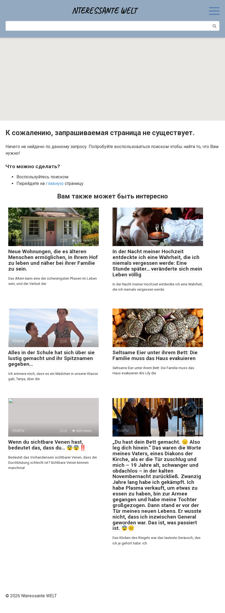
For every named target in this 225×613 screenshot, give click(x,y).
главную (55, 183)
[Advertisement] (112, 79)
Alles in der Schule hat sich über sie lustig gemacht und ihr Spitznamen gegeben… (51, 358)
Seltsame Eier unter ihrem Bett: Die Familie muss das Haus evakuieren (155, 355)
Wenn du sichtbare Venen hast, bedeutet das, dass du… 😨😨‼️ (47, 445)
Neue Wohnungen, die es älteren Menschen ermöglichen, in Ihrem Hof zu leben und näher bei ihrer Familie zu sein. (53, 260)
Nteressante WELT (104, 10)
